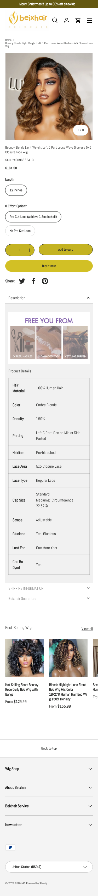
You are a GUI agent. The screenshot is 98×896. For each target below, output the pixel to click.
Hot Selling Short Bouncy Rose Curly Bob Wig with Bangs (21, 689)
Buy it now (49, 266)
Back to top (49, 748)
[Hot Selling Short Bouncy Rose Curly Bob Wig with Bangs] (24, 658)
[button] (78, 20)
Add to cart (65, 249)
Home (8, 40)
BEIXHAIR (20, 883)
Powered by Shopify (36, 883)
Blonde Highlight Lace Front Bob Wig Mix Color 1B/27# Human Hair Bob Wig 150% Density (68, 691)
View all (87, 628)
